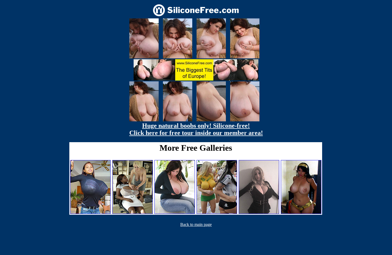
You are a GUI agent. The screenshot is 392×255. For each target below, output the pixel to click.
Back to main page (196, 224)
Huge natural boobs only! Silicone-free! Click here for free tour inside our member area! (196, 129)
